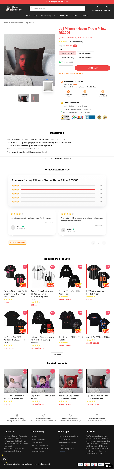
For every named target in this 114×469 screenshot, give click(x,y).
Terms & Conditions (38, 439)
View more (57, 354)
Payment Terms (64, 439)
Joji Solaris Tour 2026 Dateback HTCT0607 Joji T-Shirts (14, 340)
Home (6, 23)
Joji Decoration (17, 23)
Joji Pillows (29, 23)
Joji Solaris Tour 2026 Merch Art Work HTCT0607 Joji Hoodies (42, 340)
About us (35, 436)
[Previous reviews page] (93, 243)
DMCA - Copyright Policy (40, 445)
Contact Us (63, 445)
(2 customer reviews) (76, 42)
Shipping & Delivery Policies (68, 436)
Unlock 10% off (4, 459)
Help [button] (110, 466)
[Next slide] (51, 60)
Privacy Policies (37, 442)
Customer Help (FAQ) (66, 449)
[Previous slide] (7, 60)
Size (60, 50)
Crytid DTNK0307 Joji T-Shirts (98, 337)
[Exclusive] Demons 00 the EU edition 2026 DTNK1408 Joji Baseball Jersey (15, 294)
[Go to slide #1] (23, 98)
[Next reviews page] (104, 243)
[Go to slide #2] (35, 98)
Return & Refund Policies (67, 442)
